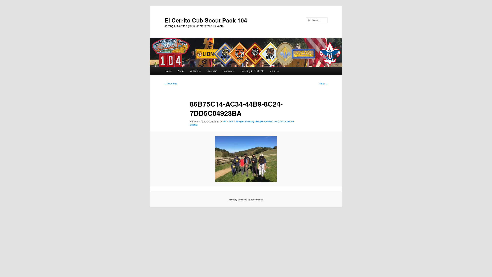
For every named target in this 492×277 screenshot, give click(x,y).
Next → (323, 83)
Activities (195, 71)
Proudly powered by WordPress (246, 199)
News (168, 71)
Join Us (274, 71)
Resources (228, 71)
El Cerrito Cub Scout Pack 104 (206, 20)
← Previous (171, 83)
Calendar (212, 71)
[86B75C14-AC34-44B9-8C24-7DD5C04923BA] (246, 159)
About (181, 71)
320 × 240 (227, 121)
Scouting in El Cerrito (252, 71)
